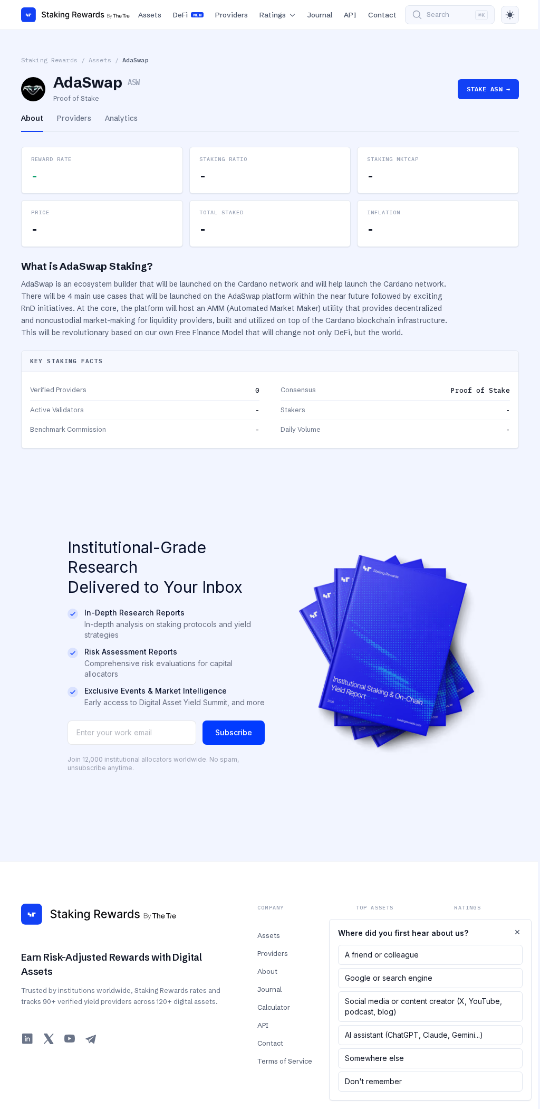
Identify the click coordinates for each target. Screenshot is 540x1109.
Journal (319, 15)
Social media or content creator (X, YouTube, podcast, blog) (423, 1006)
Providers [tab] (74, 118)
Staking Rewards (49, 60)
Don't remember (373, 1081)
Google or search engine (388, 977)
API (350, 15)
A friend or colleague (382, 954)
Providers (231, 15)
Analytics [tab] (121, 118)
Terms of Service (284, 1061)
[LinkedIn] (27, 1038)
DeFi (187, 15)
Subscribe (233, 732)
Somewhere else (374, 1058)
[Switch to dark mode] (510, 15)
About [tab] (32, 118)
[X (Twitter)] (48, 1038)
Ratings (272, 15)
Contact (382, 15)
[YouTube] (69, 1038)
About (267, 971)
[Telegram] (90, 1038)
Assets (149, 15)
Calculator (273, 1007)
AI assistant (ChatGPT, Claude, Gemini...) (414, 1034)
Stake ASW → (488, 89)
